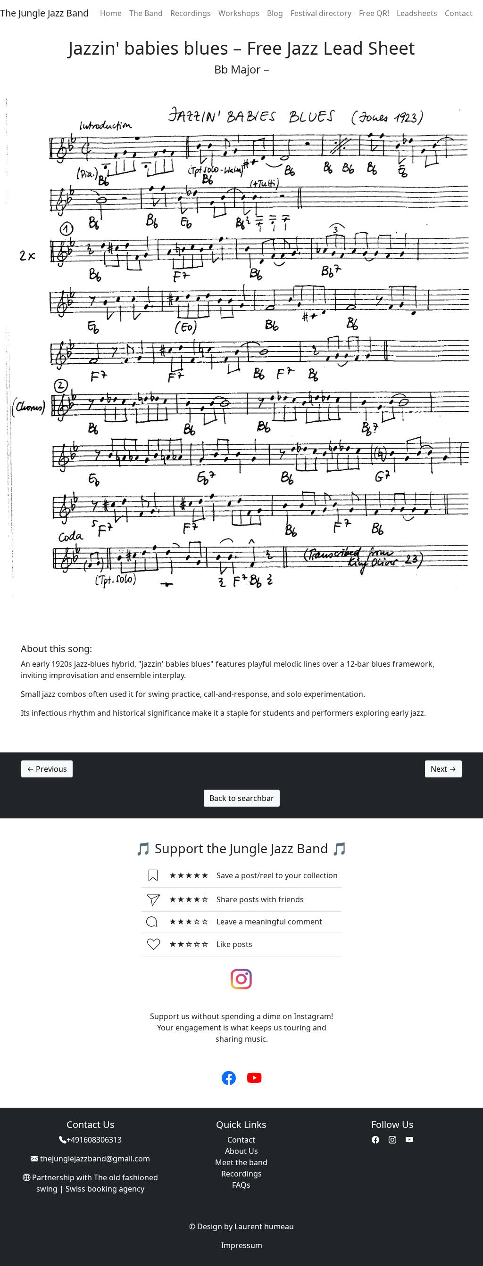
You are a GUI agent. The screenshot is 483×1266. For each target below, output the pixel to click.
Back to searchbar (241, 798)
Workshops (238, 13)
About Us (241, 1151)
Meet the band (241, 1162)
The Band (146, 13)
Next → (443, 769)
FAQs (241, 1185)
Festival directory (321, 13)
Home (111, 13)
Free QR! (374, 13)
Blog (275, 13)
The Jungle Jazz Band (44, 13)
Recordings (190, 13)
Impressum (241, 1245)
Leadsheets (417, 13)
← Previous (47, 769)
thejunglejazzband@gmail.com (95, 1158)
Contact (459, 13)
